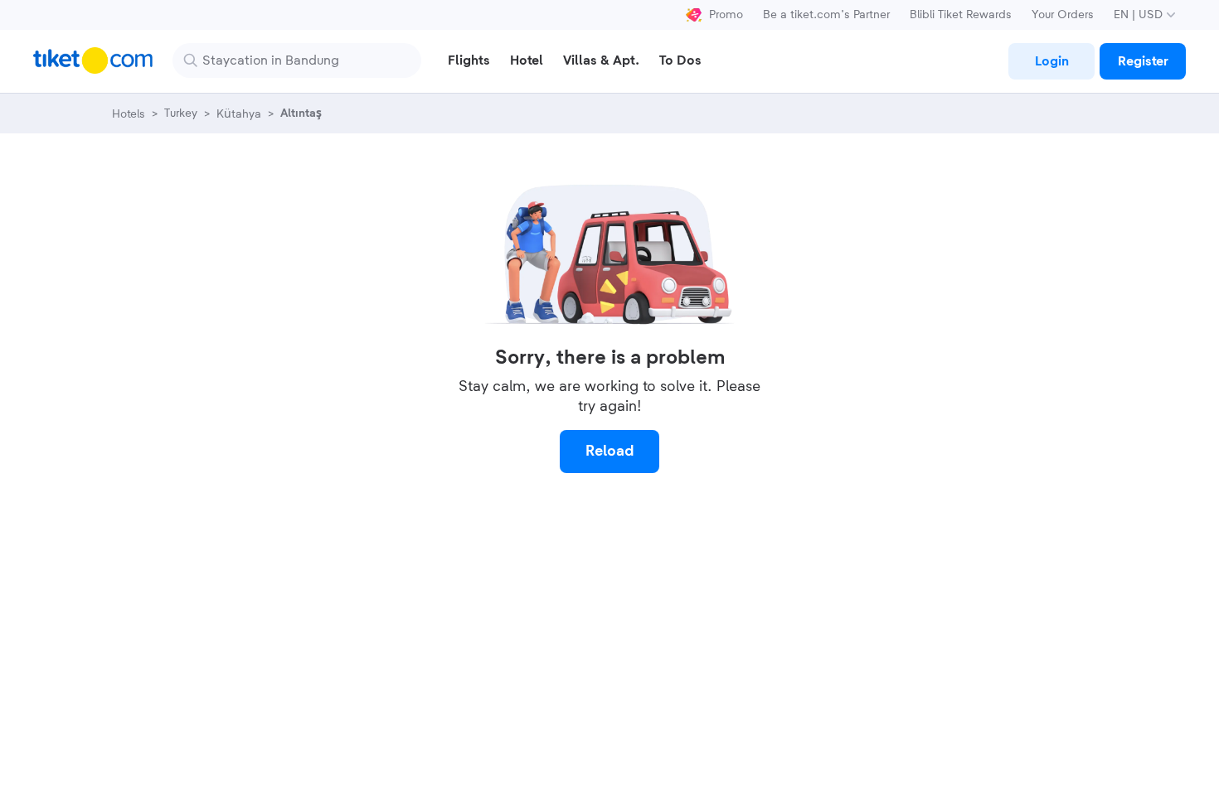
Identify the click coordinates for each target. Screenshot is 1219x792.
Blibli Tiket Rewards (961, 14)
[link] (1051, 61)
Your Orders (1063, 14)
